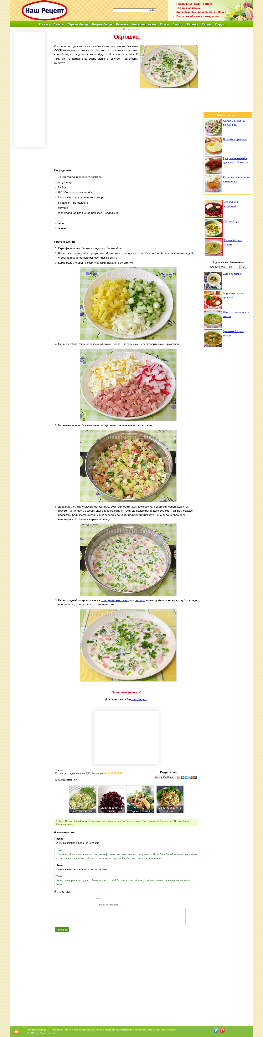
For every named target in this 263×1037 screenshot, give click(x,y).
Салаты (59, 24)
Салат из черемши (82, 811)
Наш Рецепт (139, 699)
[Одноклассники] (179, 777)
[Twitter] (187, 777)
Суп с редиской (232, 273)
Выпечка (122, 24)
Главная (44, 24)
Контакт (52, 1033)
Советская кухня (64, 824)
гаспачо (140, 600)
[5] (120, 773)
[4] (117, 773)
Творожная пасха (188, 7)
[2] (111, 773)
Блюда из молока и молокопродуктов (107, 821)
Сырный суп (231, 221)
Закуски (178, 24)
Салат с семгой (141, 811)
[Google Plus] (191, 777)
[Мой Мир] (195, 777)
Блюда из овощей (150, 821)
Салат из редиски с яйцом (170, 809)
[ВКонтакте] (183, 777)
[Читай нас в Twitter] (216, 1030)
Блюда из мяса (133, 821)
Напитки (192, 24)
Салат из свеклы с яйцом (111, 809)
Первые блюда (130, 29)
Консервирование (144, 24)
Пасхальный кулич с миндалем (197, 16)
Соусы (164, 24)
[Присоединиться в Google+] (222, 1030)
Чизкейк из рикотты (235, 139)
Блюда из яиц (166, 821)
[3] (114, 773)
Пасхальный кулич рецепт (194, 3)
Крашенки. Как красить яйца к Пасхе (201, 11)
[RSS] (16, 1031)
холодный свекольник (115, 600)
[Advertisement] (126, 118)
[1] (108, 773)
